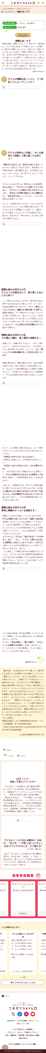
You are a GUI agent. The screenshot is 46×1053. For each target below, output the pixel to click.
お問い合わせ (23, 1038)
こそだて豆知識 (21, 1021)
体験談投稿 (10, 1021)
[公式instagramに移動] (26, 1014)
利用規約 (29, 1029)
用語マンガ (20, 1024)
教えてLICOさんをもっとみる (23, 982)
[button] (20, 977)
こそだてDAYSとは (18, 1029)
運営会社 (13, 1035)
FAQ (6, 1035)
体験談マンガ (33, 1021)
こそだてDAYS (7, 8)
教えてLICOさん (7, 11)
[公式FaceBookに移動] (19, 1014)
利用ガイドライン (31, 1032)
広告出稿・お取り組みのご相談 (28, 1035)
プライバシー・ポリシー (15, 1032)
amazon (22, 913)
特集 (27, 1024)
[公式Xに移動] (13, 1014)
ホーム (7, 996)
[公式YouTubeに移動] (32, 1014)
